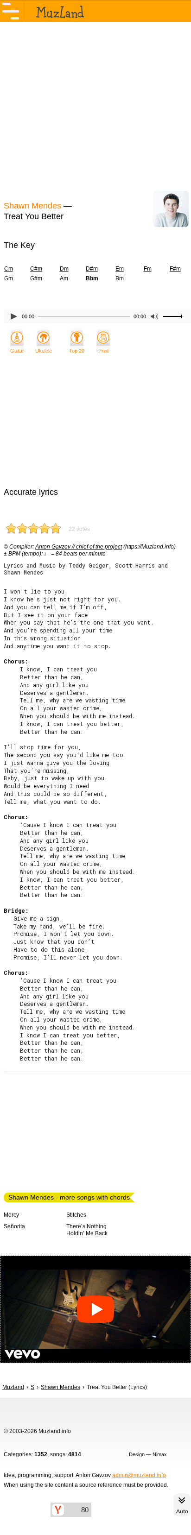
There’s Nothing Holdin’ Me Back (87, 1230)
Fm (148, 268)
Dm (64, 268)
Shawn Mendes (32, 205)
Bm (119, 278)
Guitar (17, 351)
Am (64, 278)
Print (103, 351)
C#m (36, 268)
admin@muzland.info (139, 1475)
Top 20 (76, 351)
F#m (175, 268)
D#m (92, 268)
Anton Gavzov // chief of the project (78, 546)
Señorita (14, 1226)
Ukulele (43, 351)
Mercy (11, 1215)
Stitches (76, 1215)
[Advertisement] (95, 110)
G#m (36, 278)
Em (119, 268)
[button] (95, 1309)
